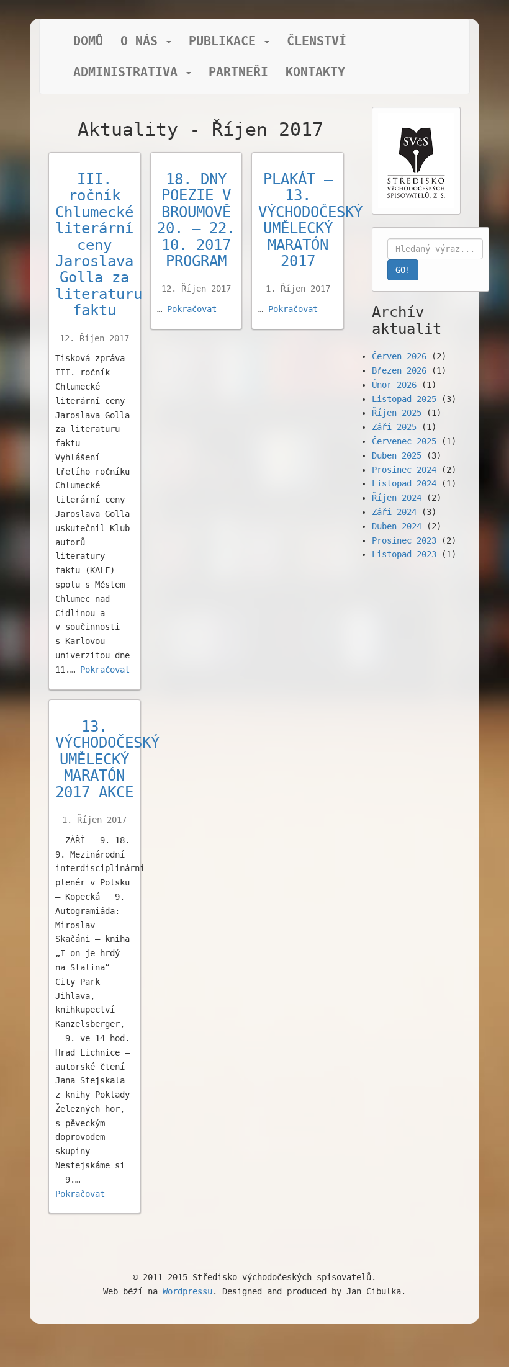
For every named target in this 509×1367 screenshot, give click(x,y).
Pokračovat (105, 670)
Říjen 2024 (396, 498)
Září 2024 (394, 512)
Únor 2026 (394, 385)
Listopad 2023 (404, 554)
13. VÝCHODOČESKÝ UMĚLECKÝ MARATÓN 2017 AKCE (107, 759)
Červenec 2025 (404, 441)
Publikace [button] (226, 41)
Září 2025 (394, 427)
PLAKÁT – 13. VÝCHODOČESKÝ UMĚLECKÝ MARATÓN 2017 (310, 220)
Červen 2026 (399, 356)
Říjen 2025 (396, 413)
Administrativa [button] (129, 72)
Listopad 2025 (404, 399)
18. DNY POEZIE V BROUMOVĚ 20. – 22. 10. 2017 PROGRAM (196, 220)
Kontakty (315, 72)
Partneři (238, 72)
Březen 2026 (399, 370)
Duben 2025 (396, 455)
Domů (88, 41)
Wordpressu (187, 1291)
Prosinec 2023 (404, 540)
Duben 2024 (396, 526)
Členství (316, 41)
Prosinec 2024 (404, 470)
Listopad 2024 (404, 483)
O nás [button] (142, 41)
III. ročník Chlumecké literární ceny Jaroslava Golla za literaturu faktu (98, 245)
